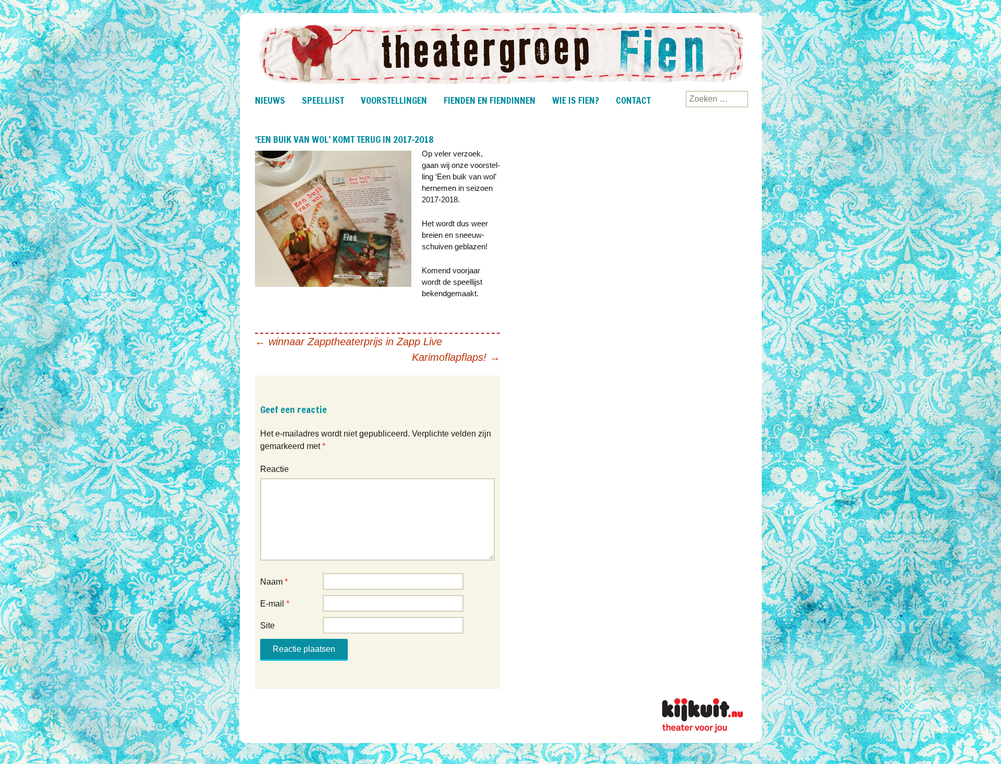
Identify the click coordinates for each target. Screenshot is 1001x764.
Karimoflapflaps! (456, 357)
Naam (274, 581)
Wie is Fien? (575, 100)
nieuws (270, 100)
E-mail (274, 603)
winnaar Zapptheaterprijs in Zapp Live (348, 341)
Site (267, 625)
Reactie (274, 469)
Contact (633, 100)
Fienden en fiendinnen (489, 100)
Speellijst (323, 100)
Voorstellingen (394, 100)
